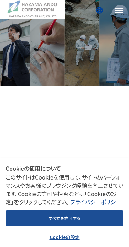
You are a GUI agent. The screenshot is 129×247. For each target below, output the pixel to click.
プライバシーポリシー (95, 202)
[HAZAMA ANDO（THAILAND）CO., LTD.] (32, 9)
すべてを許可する (64, 218)
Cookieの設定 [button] (65, 237)
